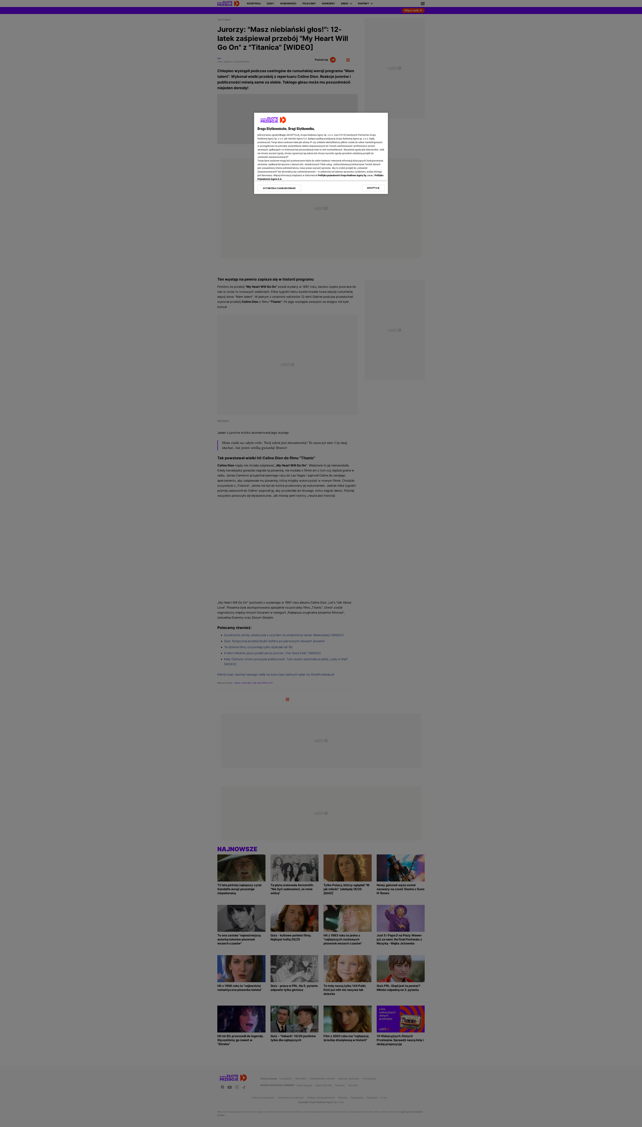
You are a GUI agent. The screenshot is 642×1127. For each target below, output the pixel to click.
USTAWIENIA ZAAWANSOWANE (279, 188)
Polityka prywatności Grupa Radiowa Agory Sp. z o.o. (345, 175)
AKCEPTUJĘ (373, 188)
